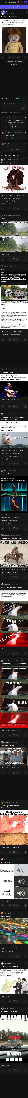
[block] (26, 12)
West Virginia (9, 61)
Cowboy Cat (6, 459)
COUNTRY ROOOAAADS (9, 967)
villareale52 (7, 742)
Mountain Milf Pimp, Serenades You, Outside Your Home (12, 418)
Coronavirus (15, 767)
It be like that (6, 474)
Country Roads (21, 195)
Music (4, 456)
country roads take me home (11, 538)
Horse (9, 572)
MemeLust (7, 802)
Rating (18, 98)
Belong (4, 946)
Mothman (5, 195)
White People (6, 515)
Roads (11, 951)
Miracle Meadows (7, 331)
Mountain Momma (7, 523)
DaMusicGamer (8, 535)
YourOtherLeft (8, 215)
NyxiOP (6, 470)
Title (2, 269)
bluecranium (7, 159)
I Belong (5, 520)
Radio (21, 450)
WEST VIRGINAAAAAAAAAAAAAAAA (13, 664)
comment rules (19, 112)
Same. (3, 219)
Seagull (19, 730)
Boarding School (15, 334)
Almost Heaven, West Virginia (12, 588)
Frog (23, 569)
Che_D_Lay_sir (10, 12)
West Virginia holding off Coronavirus (10, 807)
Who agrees (5, 862)
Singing (16, 456)
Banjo (13, 201)
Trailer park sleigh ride (9, 1011)
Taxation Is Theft (7, 402)
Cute (15, 572)
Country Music (13, 450)
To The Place (16, 517)
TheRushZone (8, 117)
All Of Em (14, 64)
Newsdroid (5, 334)
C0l (5, 1008)
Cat (21, 456)
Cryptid (12, 195)
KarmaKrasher (9, 144)
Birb (13, 730)
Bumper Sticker (7, 203)
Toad (4, 572)
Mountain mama (7, 372)
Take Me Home (16, 198)
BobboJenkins (7, 369)
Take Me (17, 948)
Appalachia (19, 61)
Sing (10, 456)
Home (24, 948)
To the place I (6, 916)
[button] (21, 2)
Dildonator (7, 584)
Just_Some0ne (7, 859)
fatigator (6, 266)
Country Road (6, 198)
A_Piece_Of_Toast (8, 913)
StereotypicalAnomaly (10, 414)
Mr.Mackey (7, 963)
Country (5, 450)
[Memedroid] (5, 2)
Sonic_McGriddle (9, 132)
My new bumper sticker (9, 163)
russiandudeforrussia (9, 660)
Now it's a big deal (7, 745)
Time (24, 98)
